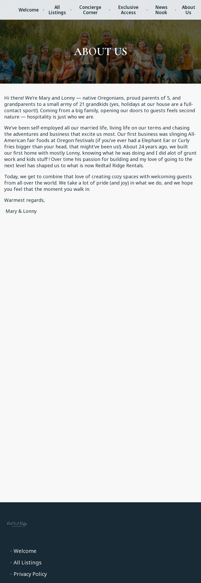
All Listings (57, 10)
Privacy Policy (30, 574)
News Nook (161, 10)
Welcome (29, 10)
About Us (188, 10)
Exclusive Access (128, 10)
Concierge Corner (90, 10)
